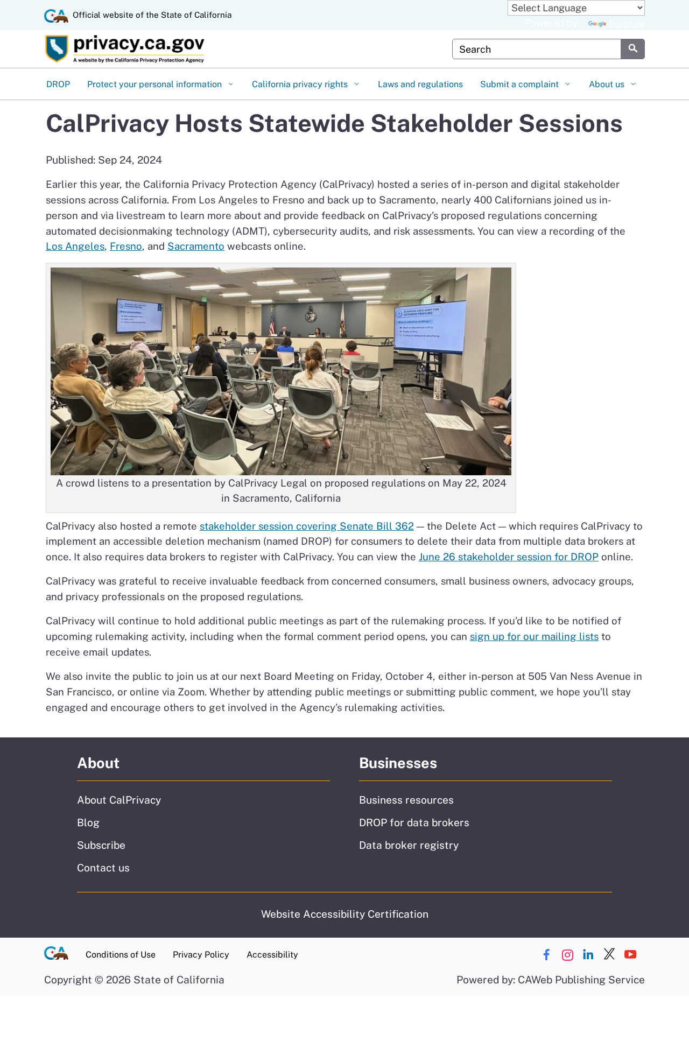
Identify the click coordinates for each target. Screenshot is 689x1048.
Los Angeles (75, 246)
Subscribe (101, 845)
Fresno (126, 246)
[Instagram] (567, 955)
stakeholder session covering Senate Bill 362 (307, 526)
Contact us (103, 868)
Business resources (406, 800)
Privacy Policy (201, 954)
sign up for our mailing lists (534, 636)
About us (608, 84)
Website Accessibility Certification (344, 914)
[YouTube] (630, 955)
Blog (88, 822)
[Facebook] (546, 955)
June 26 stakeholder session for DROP (509, 556)
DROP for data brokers (414, 822)
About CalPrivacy (119, 800)
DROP (58, 84)
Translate (626, 23)
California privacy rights (301, 84)
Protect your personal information (155, 84)
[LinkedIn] (588, 955)
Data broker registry (409, 845)
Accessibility (272, 954)
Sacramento (195, 246)
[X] (609, 955)
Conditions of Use (121, 954)
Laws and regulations (420, 84)
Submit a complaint (520, 84)
